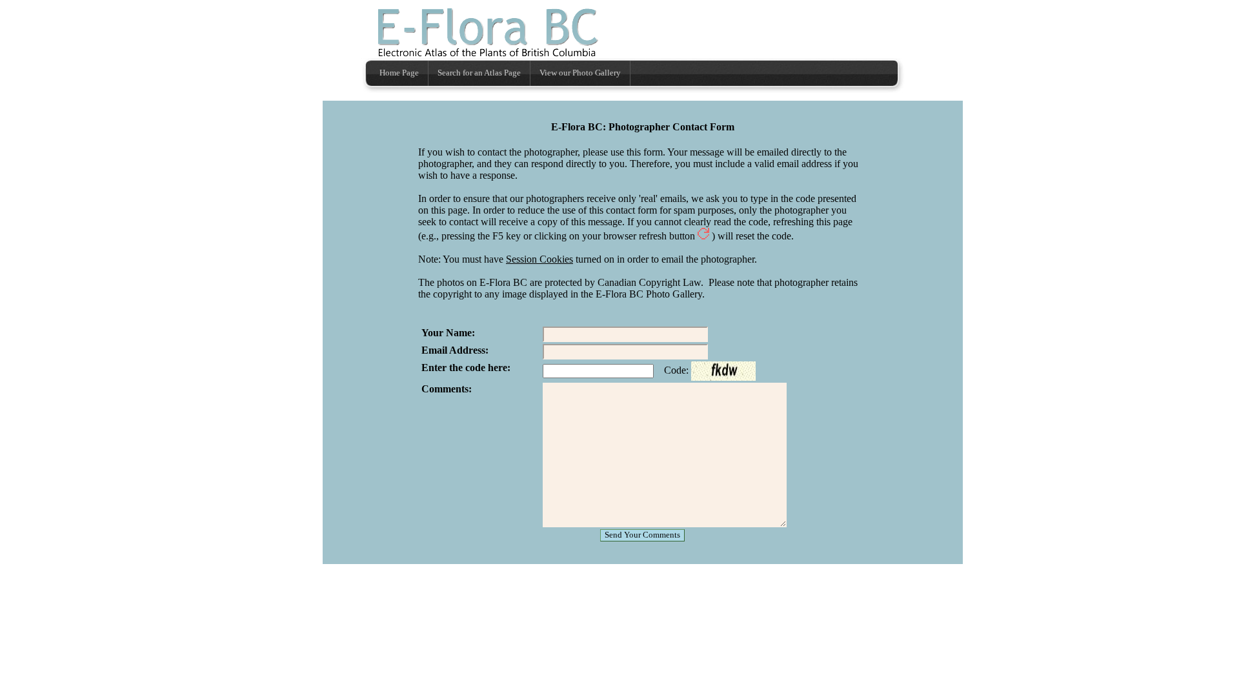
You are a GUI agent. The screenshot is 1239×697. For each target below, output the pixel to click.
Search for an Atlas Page (479, 72)
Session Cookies (539, 259)
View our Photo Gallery (580, 72)
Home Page (399, 72)
